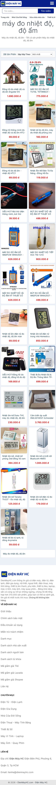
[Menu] (52, 3)
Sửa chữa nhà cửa (37, 17)
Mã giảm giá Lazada (12, 672)
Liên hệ (4, 686)
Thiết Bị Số (6, 729)
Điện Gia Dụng (9, 708)
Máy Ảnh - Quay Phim (12, 743)
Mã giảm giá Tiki (10, 665)
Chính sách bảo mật (11, 618)
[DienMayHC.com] (15, 3)
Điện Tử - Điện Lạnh (11, 702)
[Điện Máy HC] (15, 574)
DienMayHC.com (25, 782)
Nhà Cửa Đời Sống (19, 17)
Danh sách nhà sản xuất (14, 645)
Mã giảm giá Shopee (12, 679)
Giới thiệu (6, 611)
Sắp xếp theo (24, 54)
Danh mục (6, 638)
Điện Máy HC (41, 782)
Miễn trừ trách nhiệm (12, 631)
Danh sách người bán (12, 652)
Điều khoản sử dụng (11, 625)
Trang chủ (5, 17)
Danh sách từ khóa (11, 659)
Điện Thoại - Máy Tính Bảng (16, 722)
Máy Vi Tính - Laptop (12, 736)
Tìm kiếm (46, 11)
